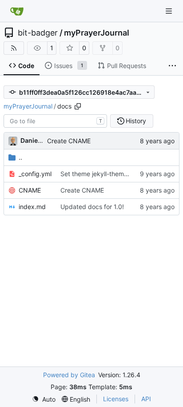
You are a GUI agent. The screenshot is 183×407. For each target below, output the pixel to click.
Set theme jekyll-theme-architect (108, 173)
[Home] (16, 11)
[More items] (172, 65)
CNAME (30, 190)
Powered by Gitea (69, 375)
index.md (32, 206)
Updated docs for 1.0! (92, 206)
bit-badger (38, 32)
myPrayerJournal (96, 32)
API (146, 399)
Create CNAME (69, 141)
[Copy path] (78, 106)
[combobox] (55, 121)
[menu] (44, 399)
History (136, 121)
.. (20, 157)
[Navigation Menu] (170, 11)
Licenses (115, 399)
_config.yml (35, 173)
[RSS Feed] (14, 48)
